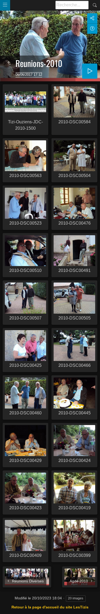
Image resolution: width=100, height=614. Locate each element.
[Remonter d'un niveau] (9, 63)
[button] (6, 607)
